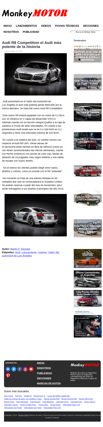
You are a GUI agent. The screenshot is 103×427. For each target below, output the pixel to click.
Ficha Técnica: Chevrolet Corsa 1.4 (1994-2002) (87, 198)
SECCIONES (44, 378)
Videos (46, 25)
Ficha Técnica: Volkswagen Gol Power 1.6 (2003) (87, 82)
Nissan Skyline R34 (69, 399)
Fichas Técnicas (67, 25)
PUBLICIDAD (44, 373)
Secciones (91, 25)
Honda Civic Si (39, 396)
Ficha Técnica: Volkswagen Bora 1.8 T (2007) (87, 227)
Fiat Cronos (8, 396)
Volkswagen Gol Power (13, 408)
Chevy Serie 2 (89, 402)
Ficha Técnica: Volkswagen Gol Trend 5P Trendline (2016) (87, 112)
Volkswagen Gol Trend (32, 408)
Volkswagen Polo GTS (52, 408)
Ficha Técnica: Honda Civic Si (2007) (88, 169)
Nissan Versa (9, 402)
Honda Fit (28, 396)
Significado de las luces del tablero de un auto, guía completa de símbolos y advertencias (87, 55)
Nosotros (11, 31)
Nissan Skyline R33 (51, 399)
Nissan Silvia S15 (86, 399)
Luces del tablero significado (58, 396)
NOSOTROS (44, 368)
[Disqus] (34, 313)
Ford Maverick (48, 402)
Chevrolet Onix (76, 402)
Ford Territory (35, 402)
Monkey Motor (23, 415)
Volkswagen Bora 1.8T (71, 405)
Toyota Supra (55, 405)
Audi (17, 252)
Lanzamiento (29, 252)
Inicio (7, 25)
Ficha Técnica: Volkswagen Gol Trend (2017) (87, 140)
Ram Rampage (22, 402)
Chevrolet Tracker (11, 405)
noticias (42, 252)
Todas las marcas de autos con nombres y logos (23, 399)
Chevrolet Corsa (62, 402)
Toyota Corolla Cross (28, 405)
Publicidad (31, 31)
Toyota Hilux (43, 405)
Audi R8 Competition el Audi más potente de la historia (31, 45)
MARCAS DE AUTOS (49, 383)
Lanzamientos (26, 25)
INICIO (40, 363)
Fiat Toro (18, 396)
